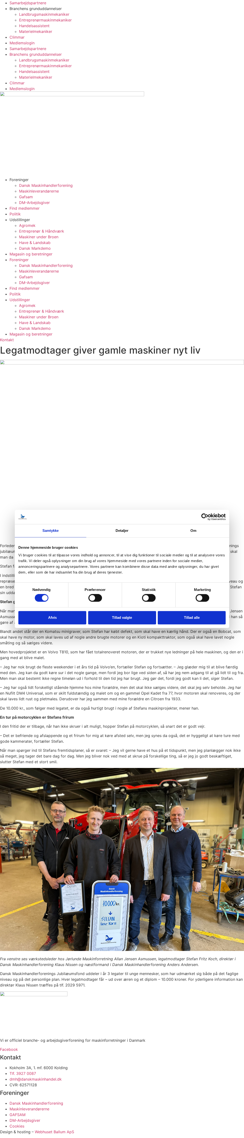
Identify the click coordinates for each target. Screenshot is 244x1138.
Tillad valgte (122, 617)
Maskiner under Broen (38, 236)
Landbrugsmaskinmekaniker (44, 14)
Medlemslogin (22, 43)
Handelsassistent (34, 25)
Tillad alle (192, 617)
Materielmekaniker (35, 31)
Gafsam (26, 196)
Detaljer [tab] (122, 530)
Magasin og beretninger (31, 254)
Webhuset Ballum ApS (54, 1131)
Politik (15, 214)
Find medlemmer (25, 208)
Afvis (52, 617)
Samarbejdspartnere (28, 2)
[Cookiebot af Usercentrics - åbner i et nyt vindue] (205, 516)
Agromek (27, 225)
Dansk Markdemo (35, 248)
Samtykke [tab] (50, 530)
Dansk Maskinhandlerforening (46, 185)
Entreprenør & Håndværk (41, 231)
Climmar (17, 37)
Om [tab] (193, 530)
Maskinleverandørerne (39, 191)
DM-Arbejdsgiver (34, 202)
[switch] (95, 598)
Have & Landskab (35, 242)
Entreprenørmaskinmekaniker (45, 20)
